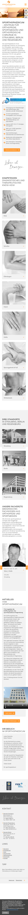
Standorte (6, 849)
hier (11, 748)
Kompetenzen (7, 850)
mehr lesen (9, 713)
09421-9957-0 (9, 818)
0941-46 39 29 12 (10, 827)
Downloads (6, 856)
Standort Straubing (8, 813)
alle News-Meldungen (10, 721)
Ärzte (4, 852)
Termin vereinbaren (11, 150)
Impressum (11, 880)
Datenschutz (19, 880)
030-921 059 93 (9, 837)
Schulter (6, 574)
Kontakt (5, 858)
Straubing (7, 577)
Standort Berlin (7, 832)
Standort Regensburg (9, 823)
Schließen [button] (5, 912)
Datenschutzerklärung (12, 909)
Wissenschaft (7, 853)
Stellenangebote (7, 855)
